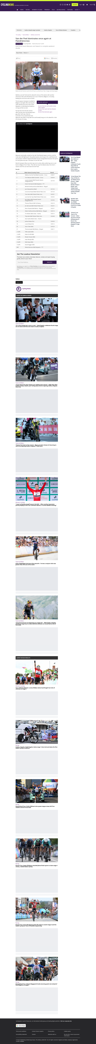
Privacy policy (51, 1031)
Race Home (19, 52)
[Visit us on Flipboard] (69, 4)
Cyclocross (19, 282)
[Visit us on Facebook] (60, 4)
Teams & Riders (25, 34)
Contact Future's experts (37, 1031)
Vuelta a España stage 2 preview (32, 30)
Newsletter (55, 58)
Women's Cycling (37, 9)
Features (70, 9)
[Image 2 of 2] (55, 75)
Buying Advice (61, 9)
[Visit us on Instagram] (65, 4)
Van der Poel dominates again (45, 112)
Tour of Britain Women (61, 30)
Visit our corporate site (66, 1021)
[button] (92, 4)
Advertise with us (52, 1034)
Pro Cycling (18, 34)
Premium (47, 9)
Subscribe (75, 4)
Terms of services (34, 266)
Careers (34, 1034)
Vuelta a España (48, 30)
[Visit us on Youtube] (67, 4)
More (76, 9)
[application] (37, 137)
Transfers (73, 30)
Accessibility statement (21, 1034)
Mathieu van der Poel (35, 34)
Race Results (19, 43)
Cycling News (28, 43)
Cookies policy (67, 1031)
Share (19, 58)
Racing (28, 9)
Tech (53, 9)
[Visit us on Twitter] (63, 4)
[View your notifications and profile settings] (87, 4)
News (21, 9)
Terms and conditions (21, 1031)
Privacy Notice (20, 267)
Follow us (47, 58)
